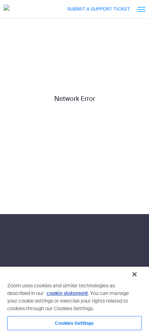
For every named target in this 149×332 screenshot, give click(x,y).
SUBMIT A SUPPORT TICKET (98, 9)
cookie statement (67, 293)
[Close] (134, 274)
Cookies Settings (74, 323)
